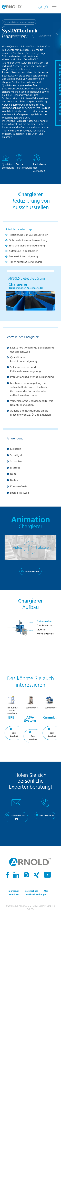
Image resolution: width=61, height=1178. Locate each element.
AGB (46, 894)
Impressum (13, 894)
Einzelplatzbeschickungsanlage (19, 22)
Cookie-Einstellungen (36, 897)
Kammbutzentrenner (14, 36)
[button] (46, 7)
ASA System (45, 36)
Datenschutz (31, 894)
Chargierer (14, 29)
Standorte (14, 897)
